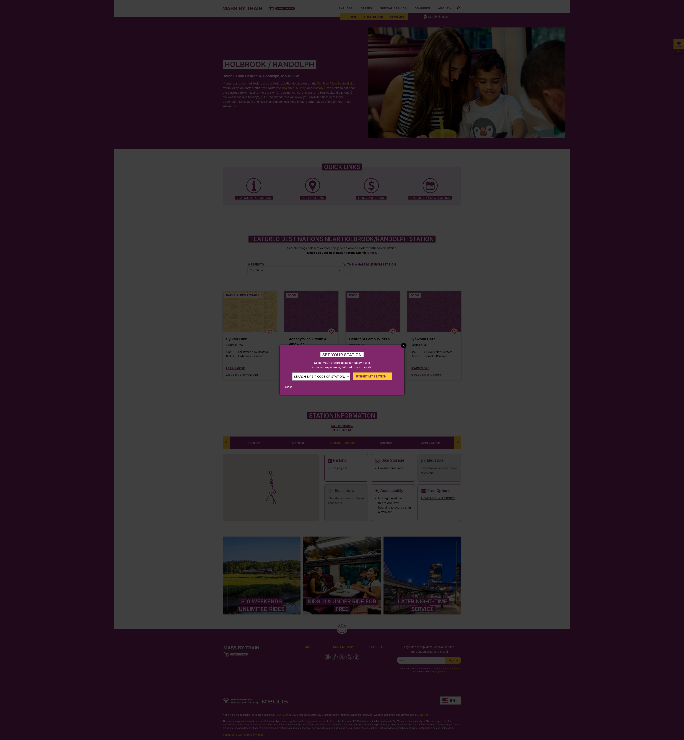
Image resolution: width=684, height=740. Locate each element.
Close (288, 387)
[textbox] (321, 377)
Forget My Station (371, 376)
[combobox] (321, 376)
